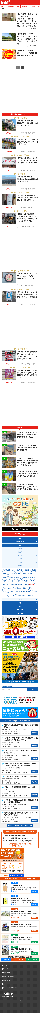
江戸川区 (19, 570)
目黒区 (19, 581)
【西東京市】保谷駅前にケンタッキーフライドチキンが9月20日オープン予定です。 (27, 198)
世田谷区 (12, 581)
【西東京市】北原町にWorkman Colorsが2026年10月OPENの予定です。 (27, 179)
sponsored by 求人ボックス (27, 720)
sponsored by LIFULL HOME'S (27, 878)
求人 (18, 6)
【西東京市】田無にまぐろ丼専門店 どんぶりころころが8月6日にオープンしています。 (27, 160)
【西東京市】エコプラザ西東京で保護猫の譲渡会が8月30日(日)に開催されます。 (27, 448)
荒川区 (18, 573)
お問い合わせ (6, 980)
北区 (31, 573)
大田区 (33, 581)
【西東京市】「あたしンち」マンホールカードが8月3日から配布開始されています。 (27, 276)
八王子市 (5, 595)
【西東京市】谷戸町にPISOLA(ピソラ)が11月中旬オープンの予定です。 (27, 123)
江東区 (27, 570)
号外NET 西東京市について (10, 988)
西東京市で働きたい (12, 721)
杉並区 (31, 577)
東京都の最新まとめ (8, 570)
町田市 (13, 595)
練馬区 (18, 577)
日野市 (35, 591)
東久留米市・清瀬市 (20, 588)
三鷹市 (29, 584)
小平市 (31, 588)
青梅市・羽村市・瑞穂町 (24, 595)
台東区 (25, 573)
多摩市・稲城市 (25, 591)
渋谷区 (5, 581)
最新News (11, 6)
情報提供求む (6, 972)
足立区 (11, 573)
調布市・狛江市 (7, 588)
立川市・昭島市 (14, 591)
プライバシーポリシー (9, 984)
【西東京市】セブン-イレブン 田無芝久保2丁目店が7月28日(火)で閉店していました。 (27, 435)
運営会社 (5, 969)
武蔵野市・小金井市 (16, 584)
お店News (32, 6)
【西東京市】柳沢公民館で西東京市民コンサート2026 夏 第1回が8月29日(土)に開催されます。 (27, 474)
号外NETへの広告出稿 (9, 976)
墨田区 (5, 573)
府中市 (5, 591)
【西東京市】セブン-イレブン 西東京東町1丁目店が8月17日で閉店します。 (27, 142)
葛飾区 (34, 570)
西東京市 (5, 584)
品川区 (26, 581)
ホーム (5, 965)
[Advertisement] (20, 92)
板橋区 (11, 577)
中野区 (25, 577)
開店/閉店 (24, 6)
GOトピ (3, 6)
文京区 (5, 577)
